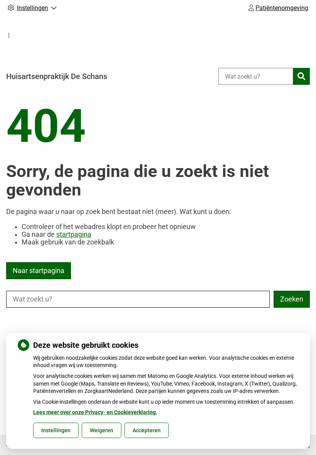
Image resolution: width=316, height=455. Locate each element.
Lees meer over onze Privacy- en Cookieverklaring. (95, 412)
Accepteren (147, 430)
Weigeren (101, 430)
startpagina (73, 234)
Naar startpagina (38, 271)
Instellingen (56, 430)
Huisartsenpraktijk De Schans (56, 76)
